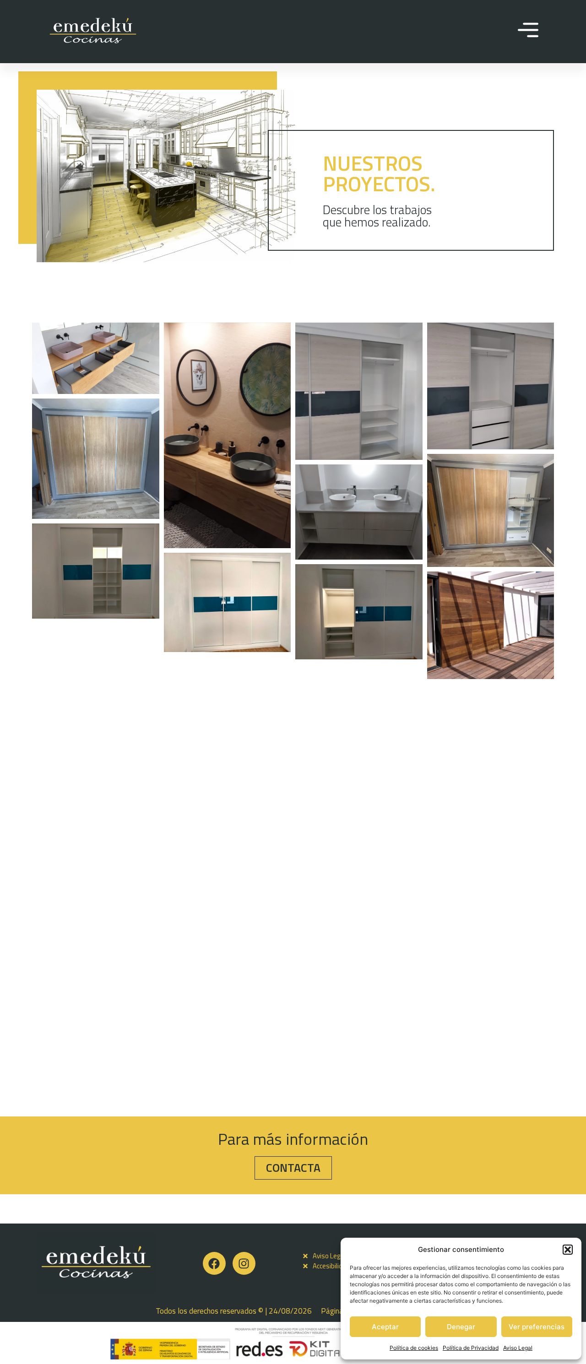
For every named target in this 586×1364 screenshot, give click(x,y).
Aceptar (385, 1326)
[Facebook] (214, 1263)
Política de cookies (414, 1347)
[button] (567, 1249)
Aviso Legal (517, 1347)
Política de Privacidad (471, 1347)
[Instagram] (244, 1263)
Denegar (461, 1326)
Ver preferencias (536, 1326)
